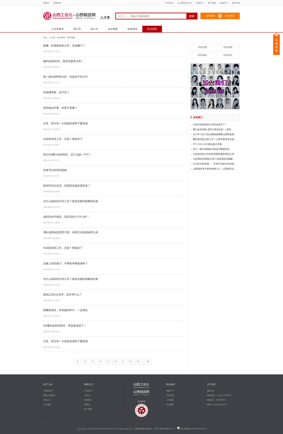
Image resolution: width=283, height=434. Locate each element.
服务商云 (88, 400)
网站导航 (236, 3)
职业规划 (202, 55)
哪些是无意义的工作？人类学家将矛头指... (214, 139)
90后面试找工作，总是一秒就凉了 (63, 139)
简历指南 (227, 47)
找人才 (94, 29)
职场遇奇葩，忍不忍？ (56, 92)
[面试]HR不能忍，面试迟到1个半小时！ (66, 216)
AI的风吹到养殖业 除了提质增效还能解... (214, 159)
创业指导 (227, 55)
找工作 (77, 29)
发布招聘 (210, 16)
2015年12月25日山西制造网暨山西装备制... (214, 134)
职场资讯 (132, 29)
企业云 (87, 395)
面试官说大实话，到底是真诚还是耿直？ (66, 185)
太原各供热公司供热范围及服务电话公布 (213, 154)
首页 (45, 37)
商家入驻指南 (49, 395)
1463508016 (221, 400)
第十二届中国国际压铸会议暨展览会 (211, 149)
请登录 (46, 3)
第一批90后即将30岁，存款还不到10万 (65, 76)
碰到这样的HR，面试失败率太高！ (63, 61)
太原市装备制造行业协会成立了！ (210, 124)
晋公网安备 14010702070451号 (193, 429)
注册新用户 (48, 391)
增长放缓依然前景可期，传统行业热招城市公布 (70, 232)
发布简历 (230, 16)
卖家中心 (200, 3)
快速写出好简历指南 (55, 170)
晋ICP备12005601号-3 (163, 429)
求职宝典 (202, 47)
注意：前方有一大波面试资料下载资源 (65, 123)
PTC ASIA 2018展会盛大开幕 (207, 144)
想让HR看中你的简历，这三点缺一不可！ (67, 154)
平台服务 (170, 404)
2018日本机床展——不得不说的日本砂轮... (214, 164)
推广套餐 (212, 3)
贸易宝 (87, 404)
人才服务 (170, 400)
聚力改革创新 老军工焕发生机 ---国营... (213, 129)
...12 (147, 361)
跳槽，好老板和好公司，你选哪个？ (64, 45)
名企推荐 (113, 29)
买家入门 (47, 400)
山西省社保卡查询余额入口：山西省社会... (214, 169)
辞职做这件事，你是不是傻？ (60, 107)
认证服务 (47, 404)
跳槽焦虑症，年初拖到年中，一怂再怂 (65, 310)
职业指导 (152, 29)
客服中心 (224, 3)
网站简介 (211, 391)
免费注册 (57, 3)
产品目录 (88, 391)
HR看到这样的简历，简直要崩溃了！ (64, 325)
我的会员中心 (186, 3)
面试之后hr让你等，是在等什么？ (62, 294)
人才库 (52, 37)
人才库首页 (57, 29)
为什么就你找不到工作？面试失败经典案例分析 (70, 201)
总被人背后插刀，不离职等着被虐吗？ (65, 263)
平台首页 (169, 3)
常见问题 (170, 395)
